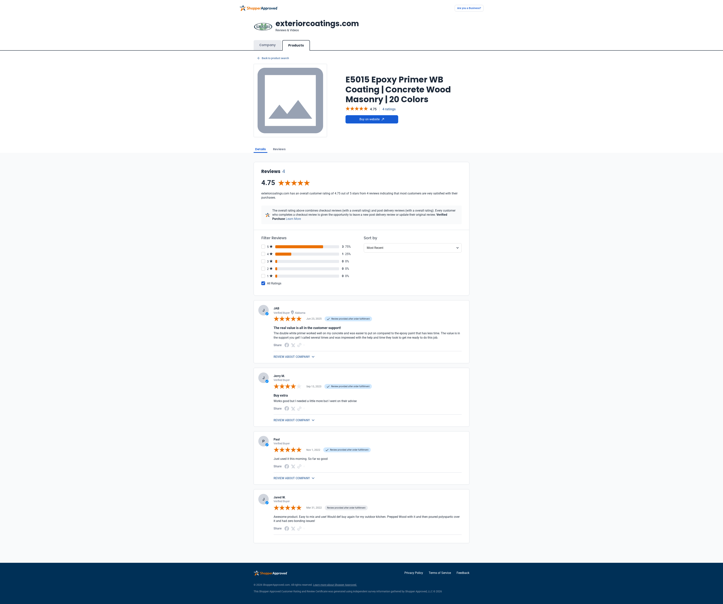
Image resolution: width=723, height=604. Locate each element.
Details (260, 149)
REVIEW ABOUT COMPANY (292, 357)
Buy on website (369, 119)
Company (267, 45)
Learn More (293, 219)
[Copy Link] (299, 345)
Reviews (279, 149)
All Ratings (274, 283)
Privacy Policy (413, 573)
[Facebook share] (286, 345)
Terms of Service (440, 573)
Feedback (463, 573)
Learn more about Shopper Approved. (335, 584)
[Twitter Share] (293, 345)
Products (296, 45)
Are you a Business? (469, 8)
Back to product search (275, 58)
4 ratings (389, 109)
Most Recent (375, 248)
